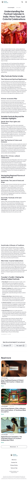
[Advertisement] (14, 228)
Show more (13, 446)
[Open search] (22, 2)
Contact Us (14, 462)
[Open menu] (26, 2)
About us (14, 459)
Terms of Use (14, 468)
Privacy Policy (14, 465)
